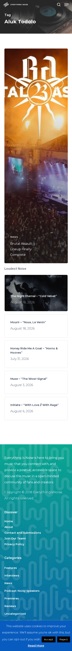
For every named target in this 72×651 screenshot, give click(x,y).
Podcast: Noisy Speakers (22, 591)
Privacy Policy (14, 544)
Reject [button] (64, 639)
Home (8, 521)
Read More (36, 645)
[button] (66, 4)
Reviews (10, 606)
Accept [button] (48, 639)
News (14, 237)
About (8, 527)
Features (10, 568)
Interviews (11, 575)
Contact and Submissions (22, 532)
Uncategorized (15, 613)
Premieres (11, 598)
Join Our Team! (15, 538)
